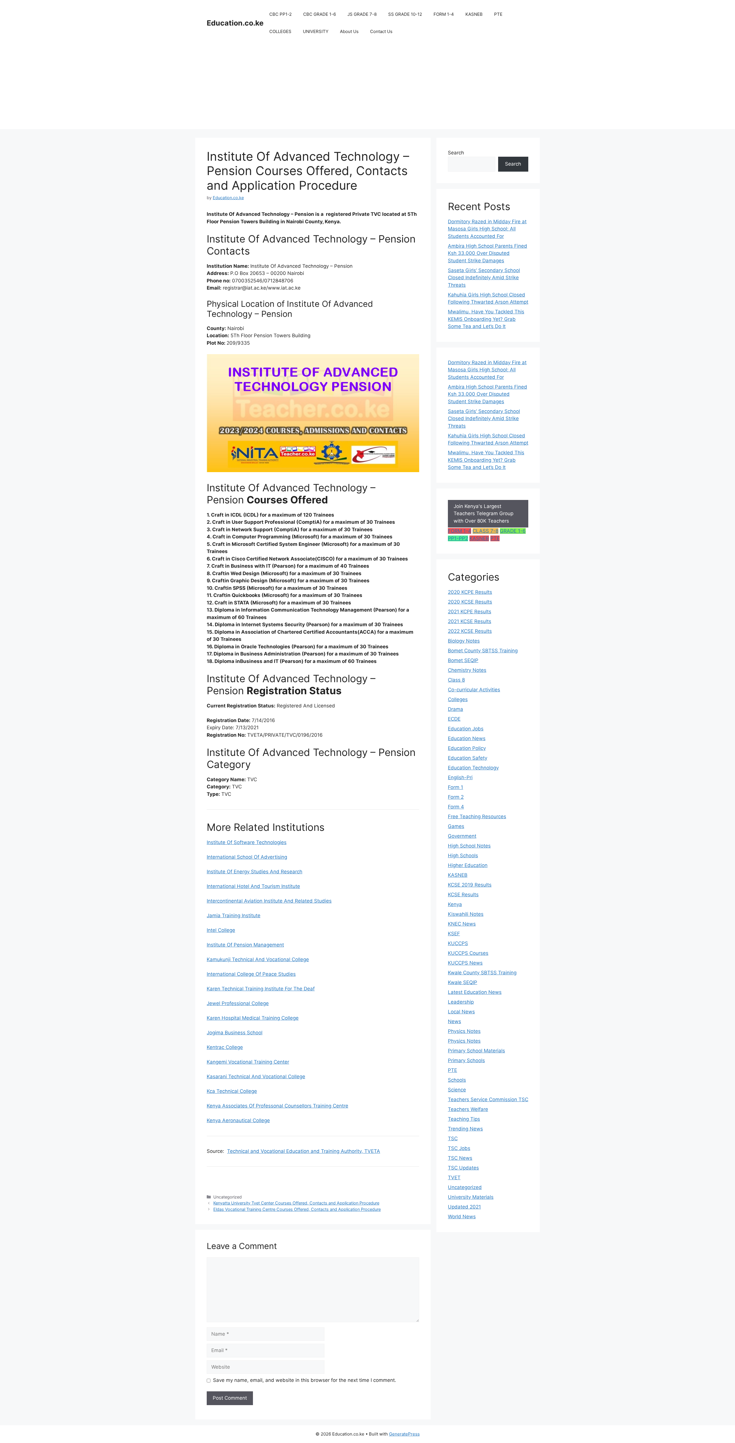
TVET (454, 1177)
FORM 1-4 (444, 14)
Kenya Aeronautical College (238, 1120)
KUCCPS (458, 943)
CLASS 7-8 (485, 531)
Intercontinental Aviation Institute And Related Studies (269, 901)
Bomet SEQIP (463, 660)
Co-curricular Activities (474, 690)
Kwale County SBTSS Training (482, 972)
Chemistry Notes (467, 670)
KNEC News (462, 924)
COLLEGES (280, 31)
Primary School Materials (476, 1051)
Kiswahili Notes (465, 914)
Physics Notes (464, 1031)
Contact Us (381, 31)
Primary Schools (466, 1060)
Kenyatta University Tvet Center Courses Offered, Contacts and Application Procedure (296, 1202)
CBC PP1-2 (280, 14)
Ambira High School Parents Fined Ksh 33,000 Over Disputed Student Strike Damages (487, 253)
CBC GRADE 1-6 (319, 14)
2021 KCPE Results (469, 611)
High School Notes (469, 846)
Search (456, 153)
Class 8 (456, 680)
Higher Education (468, 865)
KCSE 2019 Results (470, 885)
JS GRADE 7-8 (362, 14)
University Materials (471, 1197)
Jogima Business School (234, 1032)
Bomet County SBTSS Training (483, 650)
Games (456, 826)
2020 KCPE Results (470, 592)
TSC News (460, 1158)
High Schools (463, 855)
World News (462, 1216)
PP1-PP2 (458, 538)
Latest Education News (475, 992)
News (454, 1021)
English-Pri (460, 777)
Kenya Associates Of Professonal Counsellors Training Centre (277, 1106)
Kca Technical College (232, 1091)
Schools (457, 1080)
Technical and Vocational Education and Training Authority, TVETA (303, 1151)
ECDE (454, 719)
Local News (461, 1012)
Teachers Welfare (468, 1109)
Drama (455, 709)
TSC (453, 1138)
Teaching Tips (464, 1119)
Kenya (455, 904)
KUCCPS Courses (468, 953)
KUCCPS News (465, 963)
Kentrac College (225, 1047)
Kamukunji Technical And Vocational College (258, 959)
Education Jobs (465, 729)
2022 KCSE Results (470, 631)
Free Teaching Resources (477, 816)
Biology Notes (464, 641)
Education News (467, 738)
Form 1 (455, 787)
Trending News (465, 1129)
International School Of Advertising (247, 857)
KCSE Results (463, 894)
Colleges (458, 699)
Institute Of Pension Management (245, 945)
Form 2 (456, 797)
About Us (349, 31)
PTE (498, 14)
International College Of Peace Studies (251, 974)
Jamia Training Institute (233, 915)
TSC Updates (463, 1168)
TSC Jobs (459, 1148)
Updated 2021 (464, 1207)
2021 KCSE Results (469, 621)
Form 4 (456, 807)
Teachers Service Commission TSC (488, 1099)
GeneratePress (404, 1434)
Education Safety (467, 758)
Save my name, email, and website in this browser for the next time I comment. (304, 1380)
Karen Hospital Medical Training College (253, 1018)
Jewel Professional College (238, 1003)
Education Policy (467, 748)
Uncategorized (465, 1187)
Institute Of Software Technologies (247, 842)
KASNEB (474, 14)
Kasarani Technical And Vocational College (256, 1076)
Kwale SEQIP (462, 982)
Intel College (221, 930)
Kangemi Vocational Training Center (248, 1062)
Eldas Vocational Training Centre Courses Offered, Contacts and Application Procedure (297, 1209)
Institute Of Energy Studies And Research (254, 871)
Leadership (461, 1002)
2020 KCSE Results (470, 602)
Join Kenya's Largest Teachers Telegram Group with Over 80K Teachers (483, 513)
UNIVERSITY (315, 31)
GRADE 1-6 (513, 531)
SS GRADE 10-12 (405, 14)
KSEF (454, 933)
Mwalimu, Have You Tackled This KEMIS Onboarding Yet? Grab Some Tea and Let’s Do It (486, 319)
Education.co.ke (235, 23)
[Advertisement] (367, 89)
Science (457, 1090)
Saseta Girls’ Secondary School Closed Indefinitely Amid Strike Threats (484, 277)
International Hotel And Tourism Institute (253, 886)
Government (462, 836)
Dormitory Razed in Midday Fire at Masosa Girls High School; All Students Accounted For (487, 229)
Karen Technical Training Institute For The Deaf (261, 989)
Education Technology (473, 768)
